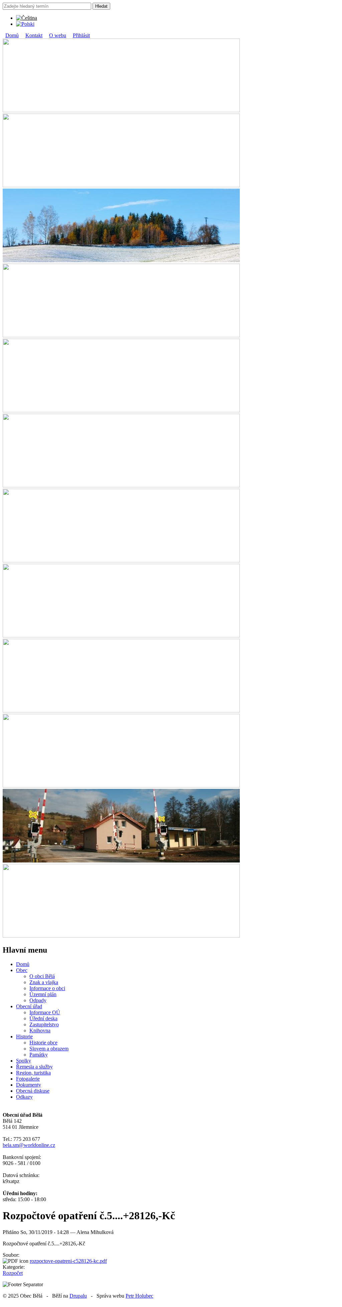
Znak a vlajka (43, 982)
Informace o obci (47, 988)
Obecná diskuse (32, 1091)
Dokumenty (28, 1085)
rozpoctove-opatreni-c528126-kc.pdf (68, 1261)
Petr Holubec (139, 1296)
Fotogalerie (28, 1079)
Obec (21, 970)
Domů (12, 35)
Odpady (37, 1000)
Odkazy (24, 1097)
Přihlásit (81, 35)
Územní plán (42, 994)
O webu (57, 35)
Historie (24, 1036)
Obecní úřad (29, 1006)
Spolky (23, 1060)
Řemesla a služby (34, 1067)
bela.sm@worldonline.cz (29, 1145)
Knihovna (39, 1030)
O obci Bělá (42, 976)
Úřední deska (43, 1018)
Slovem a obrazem (48, 1048)
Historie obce (43, 1042)
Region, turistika (33, 1073)
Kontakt (33, 35)
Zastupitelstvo (44, 1024)
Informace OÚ (44, 1012)
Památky (38, 1054)
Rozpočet (13, 1273)
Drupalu (78, 1296)
